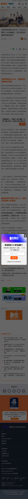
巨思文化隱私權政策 (16, 261)
